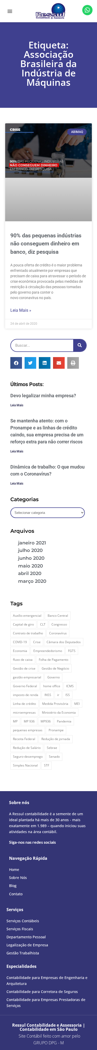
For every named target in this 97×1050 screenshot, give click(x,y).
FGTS (72, 651)
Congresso (59, 624)
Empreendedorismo (47, 651)
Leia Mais (16, 405)
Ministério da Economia (59, 712)
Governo (53, 677)
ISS (67, 695)
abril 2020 (29, 573)
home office (51, 686)
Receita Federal (24, 739)
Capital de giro (23, 624)
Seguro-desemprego (28, 756)
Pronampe (56, 730)
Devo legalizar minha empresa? (43, 395)
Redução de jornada (55, 739)
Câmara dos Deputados (64, 642)
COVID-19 (20, 642)
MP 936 (29, 721)
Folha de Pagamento (53, 659)
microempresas (24, 712)
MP (15, 721)
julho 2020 (30, 550)
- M (48, 1043)
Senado (54, 756)
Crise (37, 642)
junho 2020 (31, 558)
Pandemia (64, 721)
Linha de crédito (24, 703)
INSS (47, 695)
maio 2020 (30, 566)
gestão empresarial (27, 677)
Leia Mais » (20, 310)
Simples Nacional (25, 765)
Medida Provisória (55, 703)
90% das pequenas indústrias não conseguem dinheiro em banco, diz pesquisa (45, 243)
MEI (77, 703)
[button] (10, 11)
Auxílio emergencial (27, 615)
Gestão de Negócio (55, 668)
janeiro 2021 (32, 543)
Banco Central (58, 615)
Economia (20, 651)
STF (46, 765)
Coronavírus (58, 633)
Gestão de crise (24, 668)
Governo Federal (25, 686)
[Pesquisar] (79, 345)
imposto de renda (25, 695)
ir (58, 695)
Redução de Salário (27, 748)
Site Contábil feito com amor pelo (49, 1036)
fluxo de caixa (23, 659)
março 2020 (32, 581)
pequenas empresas (27, 730)
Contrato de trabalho (28, 633)
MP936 (46, 721)
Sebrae (52, 748)
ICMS (70, 686)
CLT (43, 624)
